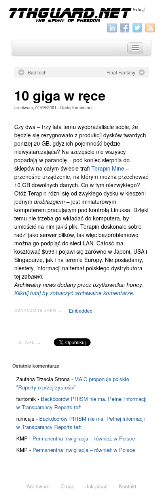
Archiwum (38, 486)
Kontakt (127, 486)
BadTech (37, 72)
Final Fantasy (120, 72)
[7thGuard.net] (81, 14)
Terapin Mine (107, 168)
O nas (67, 486)
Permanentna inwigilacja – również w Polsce (83, 438)
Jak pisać (96, 486)
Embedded (81, 310)
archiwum (23, 107)
